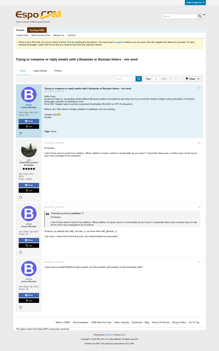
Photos (58, 70)
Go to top (194, 322)
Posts (22, 70)
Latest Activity (40, 70)
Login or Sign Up (193, 2)
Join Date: (24, 112)
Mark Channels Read (41, 35)
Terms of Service (160, 322)
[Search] (199, 16)
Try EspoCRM (36, 30)
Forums (20, 30)
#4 (199, 262)
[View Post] (82, 213)
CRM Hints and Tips (101, 322)
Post (30, 126)
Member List (58, 35)
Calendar (71, 35)
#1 (199, 88)
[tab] (22, 71)
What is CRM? (63, 322)
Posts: (22, 115)
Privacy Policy (179, 322)
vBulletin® (109, 335)
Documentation (80, 322)
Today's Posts (22, 35)
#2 (199, 143)
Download (137, 322)
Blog (147, 322)
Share (30, 121)
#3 (199, 207)
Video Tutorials (121, 322)
